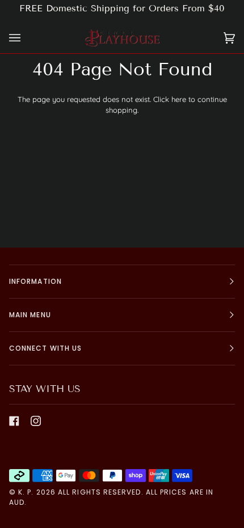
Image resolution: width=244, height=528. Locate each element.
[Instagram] (36, 421)
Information (35, 281)
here (178, 99)
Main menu (30, 315)
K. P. (25, 492)
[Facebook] (14, 421)
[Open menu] (26, 38)
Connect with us (45, 348)
